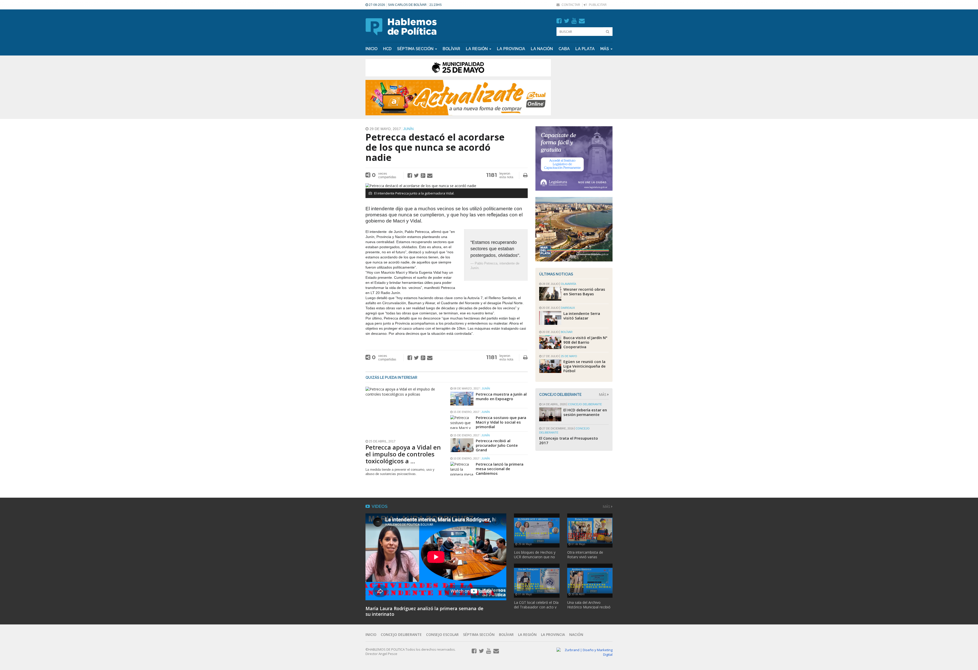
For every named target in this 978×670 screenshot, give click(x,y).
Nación (576, 634)
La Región (477, 48)
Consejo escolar (442, 634)
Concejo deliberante (401, 634)
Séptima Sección (415, 48)
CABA (564, 48)
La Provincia (553, 634)
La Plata (585, 48)
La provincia (511, 48)
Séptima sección (479, 634)
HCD (387, 48)
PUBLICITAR (597, 5)
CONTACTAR (570, 5)
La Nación (542, 48)
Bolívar (451, 48)
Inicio (371, 48)
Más (605, 48)
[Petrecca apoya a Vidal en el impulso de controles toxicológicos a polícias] (404, 411)
